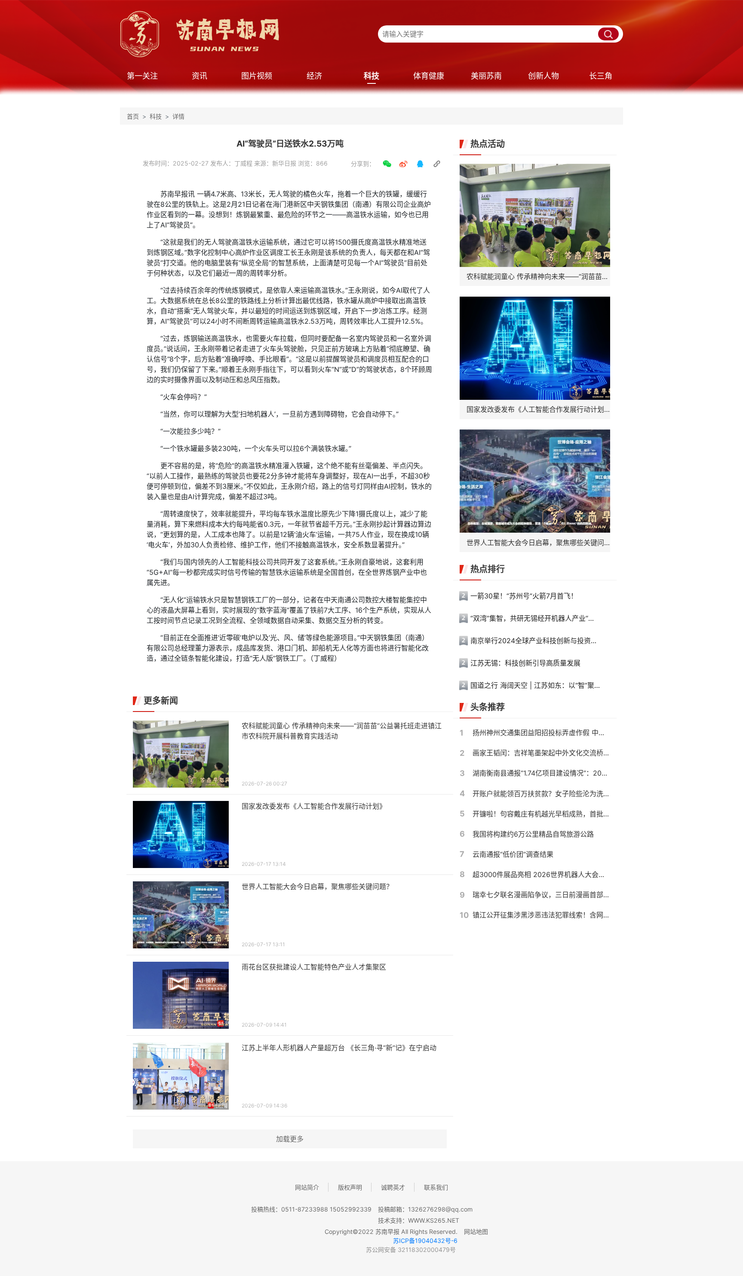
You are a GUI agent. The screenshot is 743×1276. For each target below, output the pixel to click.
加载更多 (290, 1139)
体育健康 (428, 75)
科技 (371, 75)
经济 (314, 75)
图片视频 (256, 75)
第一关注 (142, 75)
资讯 (199, 75)
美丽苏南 (486, 75)
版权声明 (350, 1187)
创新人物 (543, 75)
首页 (133, 116)
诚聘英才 (393, 1187)
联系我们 (436, 1187)
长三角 (600, 75)
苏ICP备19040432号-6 (425, 1240)
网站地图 (476, 1231)
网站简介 (307, 1187)
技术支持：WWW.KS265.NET (418, 1220)
